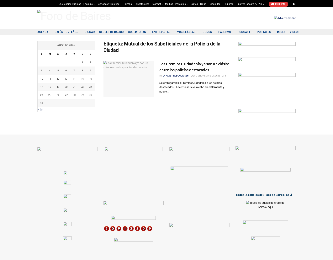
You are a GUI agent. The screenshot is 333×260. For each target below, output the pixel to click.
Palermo (280, 4)
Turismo (229, 4)
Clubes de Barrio (111, 32)
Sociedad (215, 4)
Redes (281, 32)
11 (49, 78)
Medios (169, 4)
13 (66, 78)
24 (41, 94)
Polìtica (194, 4)
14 (74, 78)
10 (41, 78)
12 (58, 78)
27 (66, 94)
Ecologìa (88, 4)
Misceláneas (186, 32)
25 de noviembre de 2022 (206, 76)
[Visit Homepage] (74, 18)
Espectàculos (142, 4)
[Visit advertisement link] (285, 18)
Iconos (207, 32)
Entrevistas (161, 32)
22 (82, 86)
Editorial (128, 4)
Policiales (180, 4)
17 (41, 86)
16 (90, 78)
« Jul (40, 109)
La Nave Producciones (176, 76)
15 (82, 78)
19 (58, 86)
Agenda (42, 32)
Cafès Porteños (66, 32)
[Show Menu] (38, 4)
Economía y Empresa (108, 4)
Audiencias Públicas (70, 4)
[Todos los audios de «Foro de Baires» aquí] (265, 208)
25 (49, 94)
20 (66, 86)
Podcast (244, 32)
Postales (264, 32)
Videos (294, 32)
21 (74, 86)
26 (58, 94)
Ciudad (90, 32)
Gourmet (156, 4)
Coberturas (137, 32)
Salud (203, 4)
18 (49, 86)
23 (90, 86)
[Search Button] (294, 4)
